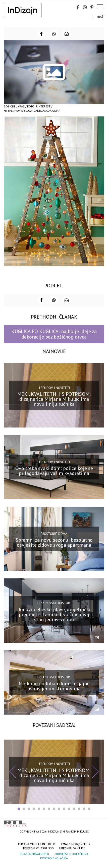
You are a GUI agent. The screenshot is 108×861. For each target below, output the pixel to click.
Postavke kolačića (54, 858)
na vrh (99, 822)
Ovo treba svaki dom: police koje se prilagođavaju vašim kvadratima (54, 470)
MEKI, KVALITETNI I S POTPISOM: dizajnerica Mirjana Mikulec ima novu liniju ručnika (54, 399)
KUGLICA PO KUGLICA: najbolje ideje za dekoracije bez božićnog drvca (54, 334)
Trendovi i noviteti (54, 388)
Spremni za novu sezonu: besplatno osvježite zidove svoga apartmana (54, 542)
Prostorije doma (54, 534)
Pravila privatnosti (34, 854)
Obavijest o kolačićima (71, 854)
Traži (100, 16)
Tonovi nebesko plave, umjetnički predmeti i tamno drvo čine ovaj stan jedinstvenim (54, 614)
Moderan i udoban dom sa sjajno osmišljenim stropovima (54, 686)
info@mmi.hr (80, 844)
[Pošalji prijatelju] (66, 33)
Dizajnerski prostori (54, 603)
